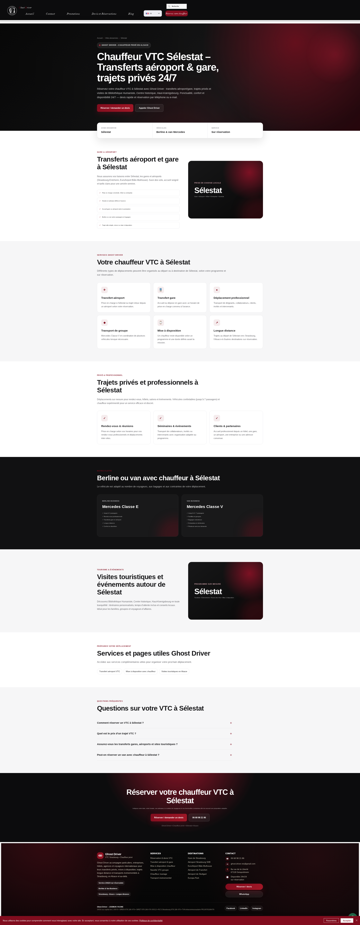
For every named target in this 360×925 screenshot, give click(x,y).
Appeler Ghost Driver (149, 108)
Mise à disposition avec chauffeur (141, 671)
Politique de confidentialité (151, 920)
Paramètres (331, 920)
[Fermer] (356, 920)
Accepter (347, 920)
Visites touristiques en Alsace (174, 671)
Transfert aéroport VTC (109, 671)
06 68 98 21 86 (199, 817)
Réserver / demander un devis (115, 108)
